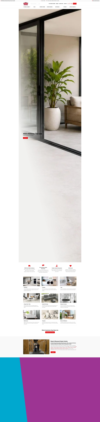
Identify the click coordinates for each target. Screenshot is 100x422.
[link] (74, 3)
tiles (68, 346)
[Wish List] (69, 3)
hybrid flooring (56, 348)
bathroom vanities (62, 347)
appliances (52, 348)
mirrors (66, 347)
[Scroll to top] (98, 419)
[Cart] (71, 3)
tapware (74, 347)
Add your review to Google (50, 332)
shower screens (70, 347)
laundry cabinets (56, 347)
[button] (36, 346)
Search (39, 3)
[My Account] (68, 3)
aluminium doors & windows (63, 348)
